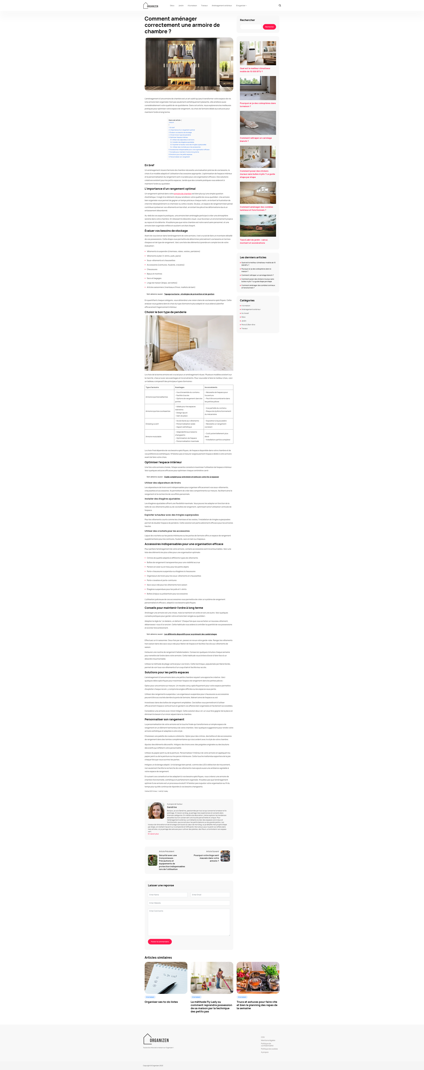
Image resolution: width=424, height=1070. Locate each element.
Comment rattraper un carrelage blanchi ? (256, 139)
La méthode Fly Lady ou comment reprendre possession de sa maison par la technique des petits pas (211, 1006)
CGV (263, 1037)
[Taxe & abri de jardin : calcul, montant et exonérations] (258, 226)
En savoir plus (153, 834)
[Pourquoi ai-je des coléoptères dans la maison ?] (258, 88)
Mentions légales (268, 1040)
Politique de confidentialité (267, 1045)
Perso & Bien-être (248, 324)
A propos (264, 1052)
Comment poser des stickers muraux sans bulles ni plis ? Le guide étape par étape (257, 174)
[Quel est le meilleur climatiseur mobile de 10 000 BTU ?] (258, 53)
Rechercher (247, 20)
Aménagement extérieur (222, 5)
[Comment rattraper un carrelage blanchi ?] (258, 123)
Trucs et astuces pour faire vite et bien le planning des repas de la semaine (257, 1005)
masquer (171, 122)
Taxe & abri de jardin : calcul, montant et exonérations (254, 241)
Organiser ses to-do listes (161, 1001)
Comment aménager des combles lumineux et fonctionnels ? (256, 208)
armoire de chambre (182, 193)
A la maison (192, 5)
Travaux (204, 5)
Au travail (245, 313)
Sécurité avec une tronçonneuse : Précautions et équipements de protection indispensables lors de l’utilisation (172, 862)
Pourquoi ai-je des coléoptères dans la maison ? (258, 105)
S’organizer (240, 5)
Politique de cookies (269, 1049)
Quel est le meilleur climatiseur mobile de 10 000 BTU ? (255, 70)
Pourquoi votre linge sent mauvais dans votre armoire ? (206, 858)
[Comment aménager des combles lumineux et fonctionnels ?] (258, 193)
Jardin (181, 5)
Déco (172, 5)
